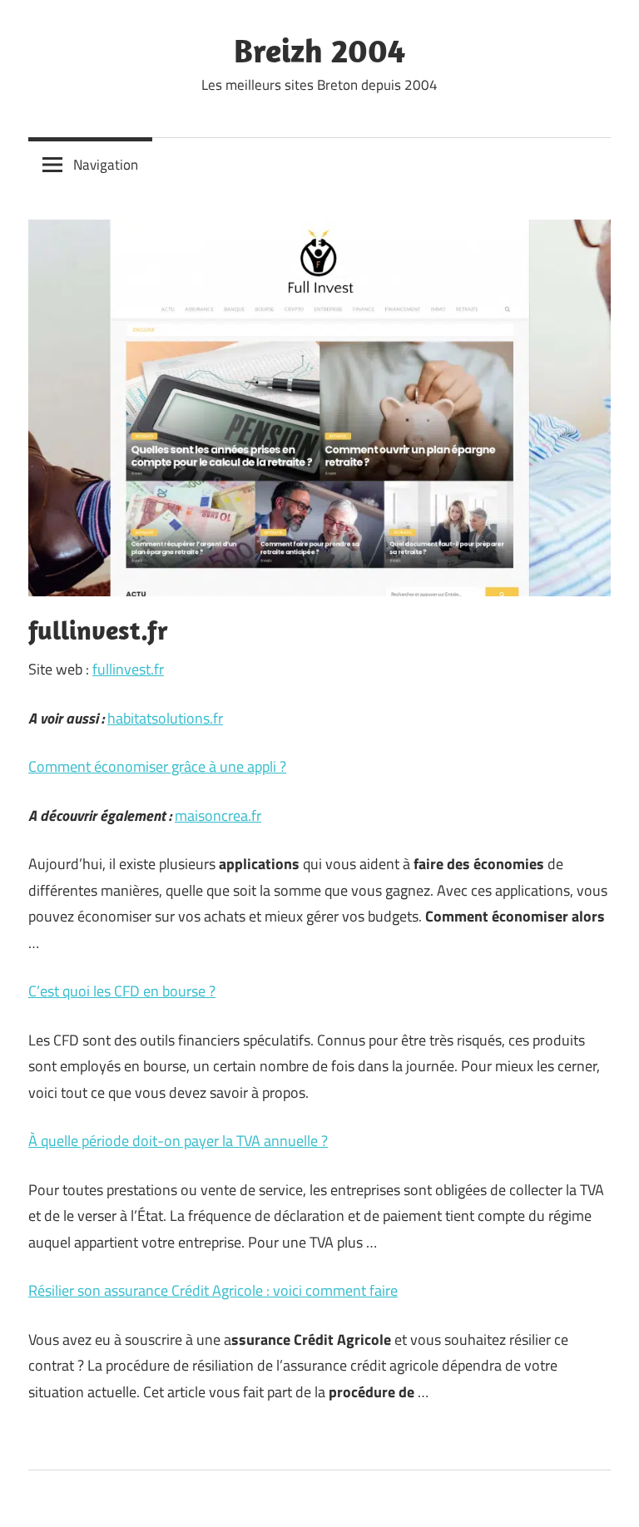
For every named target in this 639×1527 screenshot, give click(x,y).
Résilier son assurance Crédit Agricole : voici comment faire (213, 1290)
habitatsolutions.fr (165, 718)
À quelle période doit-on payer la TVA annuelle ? (178, 1140)
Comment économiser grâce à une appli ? (157, 766)
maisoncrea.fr (218, 815)
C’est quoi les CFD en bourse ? (121, 991)
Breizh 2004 (319, 50)
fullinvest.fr (128, 669)
